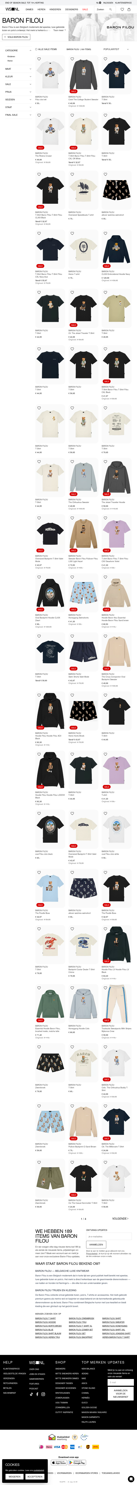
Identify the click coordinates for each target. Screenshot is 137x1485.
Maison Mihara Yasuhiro (94, 1412)
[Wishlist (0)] (122, 9)
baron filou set (77, 1333)
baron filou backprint (81, 1337)
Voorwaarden (64, 1473)
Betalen (7, 1388)
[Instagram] (43, 1394)
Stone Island (88, 1388)
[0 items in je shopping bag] (129, 9)
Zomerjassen (62, 1397)
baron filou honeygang (114, 1326)
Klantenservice (123, 2)
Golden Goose (89, 1407)
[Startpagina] (12, 9)
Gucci (85, 1402)
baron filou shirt (111, 1318)
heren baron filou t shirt (116, 1337)
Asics (84, 1383)
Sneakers (60, 1368)
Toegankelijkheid (111, 1473)
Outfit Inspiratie (64, 1412)
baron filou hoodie (45, 1322)
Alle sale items (47, 49)
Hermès (86, 1397)
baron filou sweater (113, 1322)
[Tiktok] (31, 1394)
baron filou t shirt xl (80, 1326)
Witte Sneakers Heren (67, 1373)
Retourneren (10, 1383)
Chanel (85, 1393)
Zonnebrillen (62, 1407)
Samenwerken (36, 1379)
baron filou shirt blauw (48, 1333)
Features (34, 1383)
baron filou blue (44, 1329)
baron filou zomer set (81, 1329)
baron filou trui (77, 1322)
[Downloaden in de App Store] (59, 1462)
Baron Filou (73, 49)
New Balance (88, 1368)
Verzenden (9, 1378)
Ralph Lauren (89, 1422)
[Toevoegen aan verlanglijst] (39, 59)
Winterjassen (62, 1393)
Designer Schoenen (65, 1388)
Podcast (33, 1388)
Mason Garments (91, 1417)
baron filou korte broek (48, 1326)
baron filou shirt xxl (113, 1329)
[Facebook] (37, 1394)
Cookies (49, 1473)
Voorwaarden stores (86, 1473)
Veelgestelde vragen (14, 1373)
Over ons (34, 1369)
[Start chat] (131, 1479)
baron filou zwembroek (81, 1318)
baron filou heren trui (47, 1337)
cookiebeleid (38, 1470)
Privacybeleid (91, 1253)
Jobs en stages (37, 1374)
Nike (84, 1378)
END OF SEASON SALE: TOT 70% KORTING (24, 2)
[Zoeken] (110, 9)
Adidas (85, 1373)
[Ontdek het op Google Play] (77, 1462)
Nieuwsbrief (9, 1393)
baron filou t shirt (45, 1318)
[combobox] (101, 9)
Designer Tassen (64, 1383)
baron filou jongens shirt (116, 1333)
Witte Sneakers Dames (67, 1378)
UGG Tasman (61, 1402)
